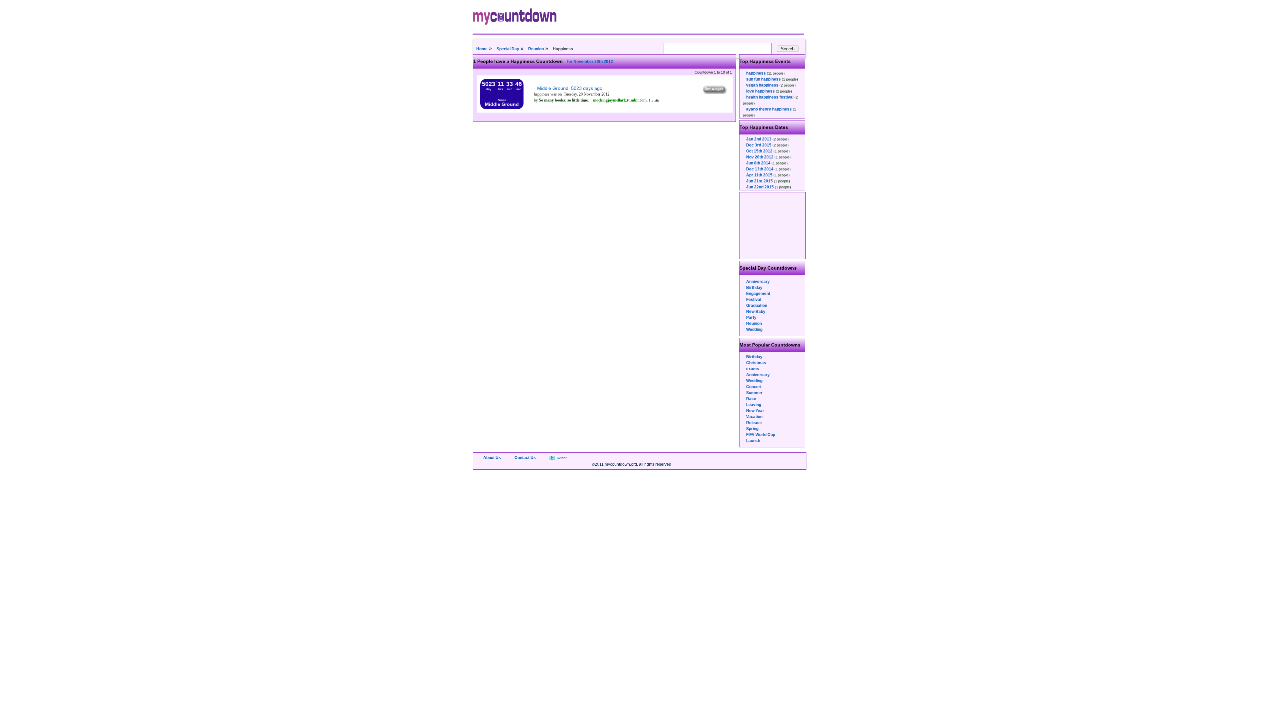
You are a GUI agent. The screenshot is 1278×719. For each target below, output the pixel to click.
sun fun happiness (763, 79)
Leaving (753, 404)
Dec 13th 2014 (759, 169)
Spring (752, 428)
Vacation (754, 416)
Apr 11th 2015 (759, 175)
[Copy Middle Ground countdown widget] (714, 92)
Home (482, 49)
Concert (753, 386)
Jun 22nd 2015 (760, 187)
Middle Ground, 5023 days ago (569, 88)
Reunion (536, 49)
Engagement (758, 293)
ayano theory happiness (769, 109)
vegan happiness (762, 85)
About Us (492, 457)
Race (751, 398)
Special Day (508, 49)
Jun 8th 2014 (758, 163)
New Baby (755, 311)
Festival (753, 299)
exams (752, 368)
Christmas (756, 362)
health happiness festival (769, 97)
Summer (754, 392)
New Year (755, 410)
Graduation (756, 305)
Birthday (754, 287)
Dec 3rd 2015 (758, 145)
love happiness (760, 91)
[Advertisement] (773, 225)
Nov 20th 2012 (759, 157)
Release (754, 422)
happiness (756, 73)
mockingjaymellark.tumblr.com (620, 100)
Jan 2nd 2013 (758, 139)
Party (751, 317)
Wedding (754, 329)
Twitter (561, 458)
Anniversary (758, 281)
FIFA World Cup (760, 434)
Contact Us (525, 457)
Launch (753, 440)
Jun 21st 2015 (759, 181)
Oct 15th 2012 (759, 151)
